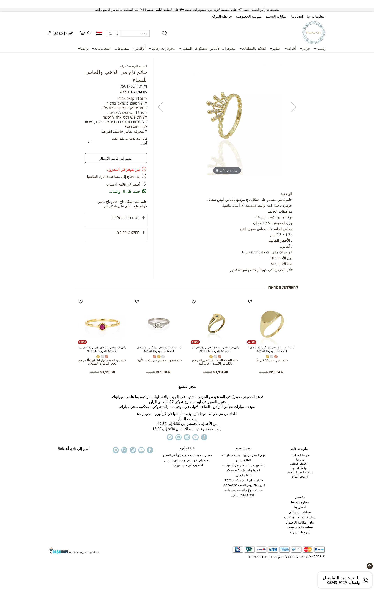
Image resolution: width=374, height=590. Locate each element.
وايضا (84, 48)
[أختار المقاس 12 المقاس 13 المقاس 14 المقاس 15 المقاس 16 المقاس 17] (116, 141)
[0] (80, 33)
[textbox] (187, 407)
